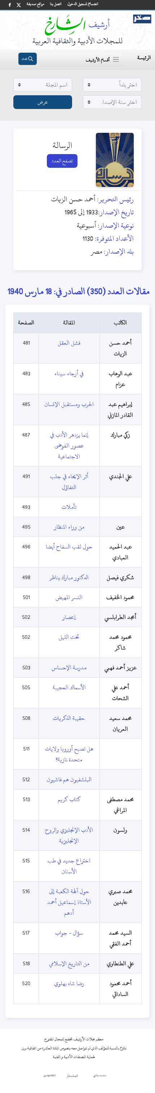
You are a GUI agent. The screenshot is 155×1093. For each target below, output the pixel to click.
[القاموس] (50, 1077)
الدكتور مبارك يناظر (69, 577)
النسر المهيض (69, 597)
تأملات (69, 507)
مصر (96, 251)
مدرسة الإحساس (69, 667)
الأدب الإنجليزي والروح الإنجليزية (69, 835)
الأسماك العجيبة (69, 687)
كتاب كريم (69, 799)
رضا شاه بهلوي (69, 983)
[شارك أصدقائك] (10, 5)
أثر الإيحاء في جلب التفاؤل (69, 482)
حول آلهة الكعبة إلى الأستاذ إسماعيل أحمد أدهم (69, 902)
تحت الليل (69, 636)
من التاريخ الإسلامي (69, 963)
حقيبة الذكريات (69, 718)
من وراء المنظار (69, 526)
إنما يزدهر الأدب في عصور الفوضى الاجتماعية (69, 445)
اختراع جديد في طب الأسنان (69, 866)
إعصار (69, 617)
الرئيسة (144, 57)
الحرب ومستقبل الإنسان (69, 404)
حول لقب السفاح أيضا (69, 546)
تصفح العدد (62, 161)
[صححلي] (99, 1077)
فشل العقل (69, 342)
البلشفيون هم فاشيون (69, 779)
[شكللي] (72, 1077)
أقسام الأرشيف (98, 60)
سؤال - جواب (69, 932)
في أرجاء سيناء (69, 373)
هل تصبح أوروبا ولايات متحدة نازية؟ (69, 754)
